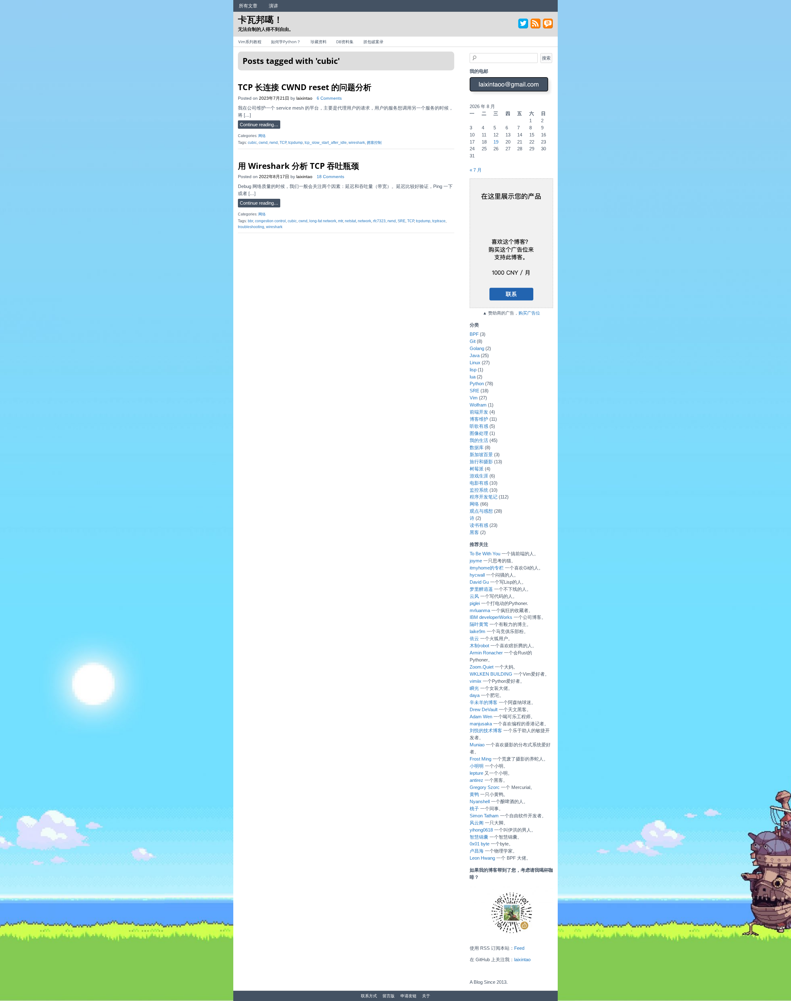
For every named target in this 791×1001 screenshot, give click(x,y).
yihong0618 (481, 829)
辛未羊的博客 (483, 702)
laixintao (304, 98)
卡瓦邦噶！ (260, 19)
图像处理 (479, 433)
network (364, 221)
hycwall (477, 575)
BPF (474, 334)
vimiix (475, 681)
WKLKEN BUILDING (491, 674)
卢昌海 (477, 850)
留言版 (389, 996)
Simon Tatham (484, 815)
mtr (340, 221)
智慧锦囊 (479, 837)
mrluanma (480, 610)
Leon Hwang (482, 858)
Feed (519, 948)
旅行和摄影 (481, 461)
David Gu (479, 582)
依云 (474, 638)
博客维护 (479, 419)
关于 (426, 996)
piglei (475, 603)
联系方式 (369, 996)
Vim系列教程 (249, 41)
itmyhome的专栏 (487, 567)
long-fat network (322, 221)
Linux (475, 362)
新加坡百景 (481, 454)
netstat (350, 221)
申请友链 (408, 996)
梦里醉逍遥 (481, 589)
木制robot (479, 645)
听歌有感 (479, 426)
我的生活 (479, 440)
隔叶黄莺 (479, 624)
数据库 (477, 447)
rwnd (273, 142)
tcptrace (439, 221)
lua (473, 376)
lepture (476, 773)
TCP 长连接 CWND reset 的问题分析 (304, 87)
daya (475, 695)
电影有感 (479, 483)
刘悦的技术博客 (486, 730)
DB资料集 (344, 41)
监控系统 (479, 490)
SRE (401, 221)
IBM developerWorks (491, 617)
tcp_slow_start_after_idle (326, 142)
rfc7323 (379, 221)
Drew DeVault (483, 709)
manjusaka (481, 723)
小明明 (477, 766)
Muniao (477, 744)
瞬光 (474, 688)
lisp (473, 369)
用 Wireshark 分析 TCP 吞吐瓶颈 (298, 165)
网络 (262, 136)
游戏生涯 (479, 475)
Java (475, 355)
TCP (283, 142)
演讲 (273, 5)
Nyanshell (480, 801)
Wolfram (478, 404)
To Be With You (485, 553)
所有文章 (248, 5)
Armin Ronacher (486, 652)
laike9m (477, 631)
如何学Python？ (286, 41)
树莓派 (477, 468)
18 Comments (330, 176)
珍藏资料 (319, 41)
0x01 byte (479, 843)
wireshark (357, 142)
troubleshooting (251, 227)
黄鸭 (474, 794)
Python (477, 383)
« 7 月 (476, 170)
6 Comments (329, 98)
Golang (477, 348)
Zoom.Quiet (481, 666)
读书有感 (479, 525)
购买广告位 (529, 313)
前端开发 (479, 412)
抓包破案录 (373, 41)
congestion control (270, 221)
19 (495, 141)
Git (473, 341)
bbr (250, 221)
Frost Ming (480, 758)
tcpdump (295, 142)
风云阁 (477, 822)
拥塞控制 (374, 142)
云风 (474, 596)
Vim (474, 397)
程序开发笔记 (483, 496)
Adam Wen (481, 716)
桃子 (474, 808)
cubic (252, 142)
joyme (476, 560)
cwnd (263, 142)
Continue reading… (259, 124)
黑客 (474, 532)
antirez (476, 780)
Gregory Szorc (485, 787)
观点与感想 (481, 511)
